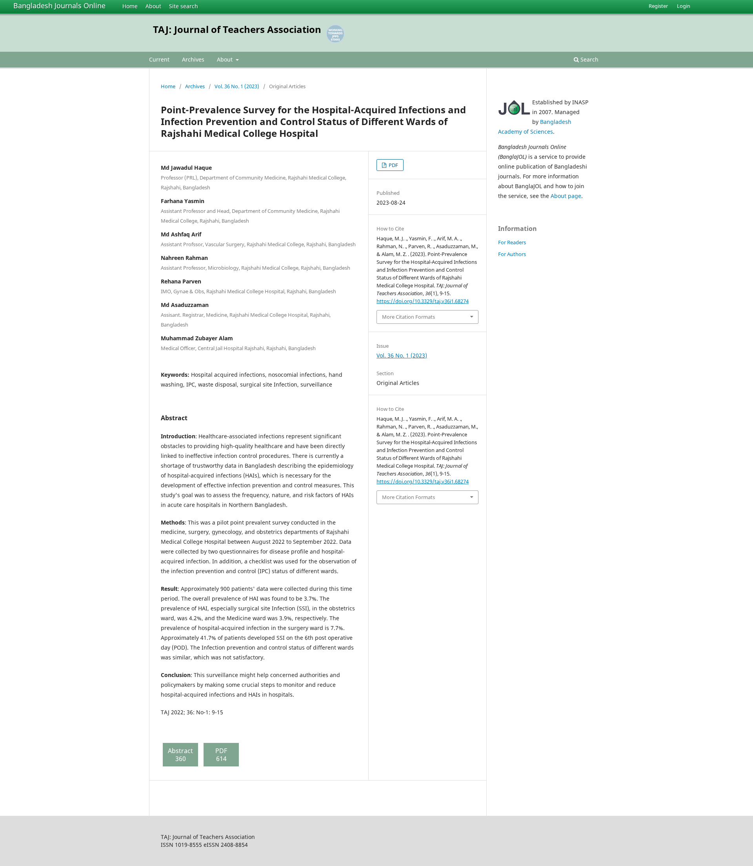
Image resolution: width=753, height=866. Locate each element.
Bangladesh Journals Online (59, 5)
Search (588, 59)
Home (130, 6)
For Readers (512, 242)
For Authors (512, 254)
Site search (183, 6)
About (153, 6)
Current (159, 59)
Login (683, 5)
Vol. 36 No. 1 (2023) (237, 86)
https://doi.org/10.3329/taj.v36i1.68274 (422, 301)
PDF (392, 165)
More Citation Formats (408, 316)
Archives (193, 59)
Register (658, 5)
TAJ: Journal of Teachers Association (237, 29)
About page (566, 196)
